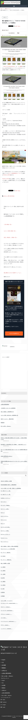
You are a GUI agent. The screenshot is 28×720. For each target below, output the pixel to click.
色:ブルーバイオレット (5, 534)
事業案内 (2, 422)
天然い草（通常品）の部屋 (6, 481)
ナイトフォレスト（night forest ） (8, 621)
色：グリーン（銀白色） (6, 552)
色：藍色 (2, 588)
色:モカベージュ (4, 538)
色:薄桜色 (3, 592)
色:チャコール (4, 519)
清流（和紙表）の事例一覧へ (10, 237)
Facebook (4, 702)
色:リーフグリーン (4, 541)
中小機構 (20, 66)
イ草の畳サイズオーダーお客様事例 (8, 408)
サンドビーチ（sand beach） (7, 610)
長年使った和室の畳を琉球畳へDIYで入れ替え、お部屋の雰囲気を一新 (14, 438)
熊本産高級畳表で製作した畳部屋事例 (8, 484)
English (3, 659)
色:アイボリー (4, 501)
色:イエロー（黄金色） (5, 505)
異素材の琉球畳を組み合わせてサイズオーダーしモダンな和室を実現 (14, 462)
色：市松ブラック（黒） (6, 494)
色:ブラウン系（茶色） (5, 527)
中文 (3, 662)
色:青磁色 (3, 596)
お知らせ (5, 196)
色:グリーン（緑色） (5, 509)
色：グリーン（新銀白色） (6, 559)
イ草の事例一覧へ (8, 224)
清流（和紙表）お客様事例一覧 (7, 411)
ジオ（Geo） (4, 617)
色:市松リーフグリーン (5, 498)
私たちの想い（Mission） (6, 426)
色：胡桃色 (3, 581)
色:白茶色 (3, 577)
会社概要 (4, 665)
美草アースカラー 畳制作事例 (7, 419)
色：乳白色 (3, 556)
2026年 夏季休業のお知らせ (6, 456)
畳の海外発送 (11, 196)
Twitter (3, 699)
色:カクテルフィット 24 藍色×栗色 (8, 548)
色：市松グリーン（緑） (6, 490)
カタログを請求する (14, 333)
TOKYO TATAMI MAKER (9, 66)
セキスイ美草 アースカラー (7, 600)
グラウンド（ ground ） (6, 614)
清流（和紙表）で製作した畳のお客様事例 (9, 546)
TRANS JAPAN (6, 175)
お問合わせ (4, 670)
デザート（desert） (5, 625)
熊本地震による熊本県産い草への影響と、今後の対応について (13, 444)
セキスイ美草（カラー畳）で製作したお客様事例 (11, 488)
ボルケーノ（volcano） (6, 606)
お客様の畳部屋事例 (5, 404)
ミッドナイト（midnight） (7, 628)
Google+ (4, 704)
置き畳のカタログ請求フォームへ (12, 272)
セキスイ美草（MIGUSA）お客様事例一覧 (9, 415)
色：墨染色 (3, 567)
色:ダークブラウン (4, 516)
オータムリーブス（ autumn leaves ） (9, 603)
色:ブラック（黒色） (5, 530)
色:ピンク (3, 523)
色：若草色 (3, 585)
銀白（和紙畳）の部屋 (5, 563)
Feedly (3, 707)
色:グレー (3, 512)
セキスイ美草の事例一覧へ (10, 231)
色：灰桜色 (3, 570)
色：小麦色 (3, 574)
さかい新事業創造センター (14, 173)
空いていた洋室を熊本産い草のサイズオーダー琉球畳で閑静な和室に (14, 450)
